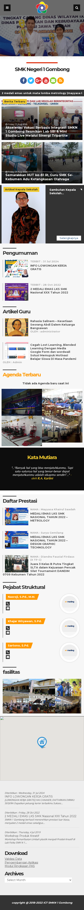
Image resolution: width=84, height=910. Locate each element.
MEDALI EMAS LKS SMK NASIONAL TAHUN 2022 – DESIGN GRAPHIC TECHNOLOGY (49, 542)
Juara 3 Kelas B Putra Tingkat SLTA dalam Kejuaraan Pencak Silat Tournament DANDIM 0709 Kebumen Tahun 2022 (39, 569)
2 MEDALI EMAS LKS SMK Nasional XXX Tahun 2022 (49, 290)
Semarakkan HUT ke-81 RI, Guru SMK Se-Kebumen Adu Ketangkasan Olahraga (39, 177)
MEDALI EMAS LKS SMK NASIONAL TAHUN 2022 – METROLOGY (49, 517)
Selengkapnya (69, 238)
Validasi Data (13, 859)
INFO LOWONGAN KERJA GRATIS (29, 796)
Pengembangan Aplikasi (21, 862)
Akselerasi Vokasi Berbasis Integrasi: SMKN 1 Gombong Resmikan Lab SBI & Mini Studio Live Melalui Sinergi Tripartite (41, 132)
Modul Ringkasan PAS (20, 866)
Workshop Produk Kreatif (22, 836)
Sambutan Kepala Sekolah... (62, 191)
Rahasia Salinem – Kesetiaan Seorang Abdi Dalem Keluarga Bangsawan (52, 324)
